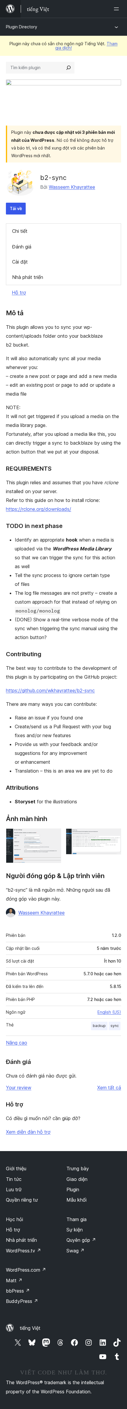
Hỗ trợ (19, 292)
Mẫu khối (76, 1200)
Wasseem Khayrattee (72, 187)
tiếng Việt (30, 1328)
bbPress (18, 1291)
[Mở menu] (117, 9)
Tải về (16, 208)
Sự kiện (74, 1230)
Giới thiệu (16, 1168)
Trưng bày (77, 1168)
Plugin (72, 1189)
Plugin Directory (21, 26)
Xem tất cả (109, 1088)
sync (114, 1025)
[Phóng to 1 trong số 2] (53, 836)
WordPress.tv (23, 1251)
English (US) (109, 1012)
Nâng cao (16, 1043)
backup (99, 1025)
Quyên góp (81, 1240)
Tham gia (76, 1219)
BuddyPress (22, 1301)
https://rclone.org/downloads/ (38, 509)
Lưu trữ (14, 1189)
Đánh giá (21, 247)
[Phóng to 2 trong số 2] (113, 836)
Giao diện (76, 1179)
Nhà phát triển (27, 277)
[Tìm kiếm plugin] (68, 68)
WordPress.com (26, 1270)
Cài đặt (20, 262)
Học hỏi (14, 1219)
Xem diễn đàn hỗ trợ (28, 1132)
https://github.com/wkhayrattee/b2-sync (50, 690)
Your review (18, 1088)
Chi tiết (19, 231)
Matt (14, 1280)
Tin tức (14, 1179)
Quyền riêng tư (22, 1200)
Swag (75, 1251)
